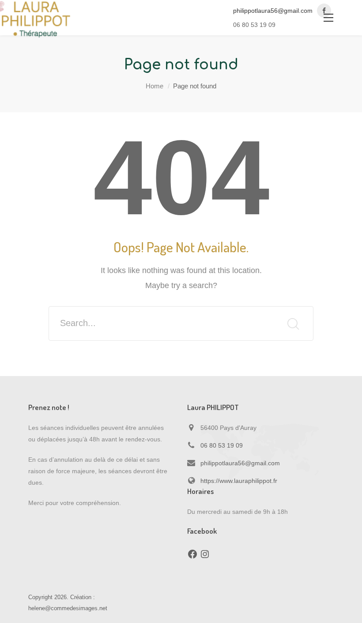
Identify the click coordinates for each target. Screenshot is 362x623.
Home (154, 86)
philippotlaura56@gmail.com (273, 10)
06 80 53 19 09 (221, 445)
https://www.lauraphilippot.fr (238, 480)
